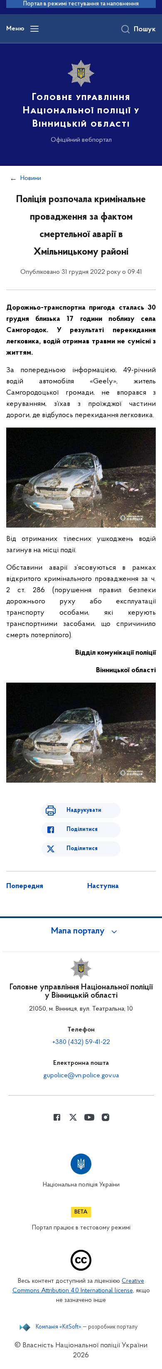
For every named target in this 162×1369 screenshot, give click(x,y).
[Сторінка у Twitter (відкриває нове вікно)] (73, 1117)
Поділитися (82, 829)
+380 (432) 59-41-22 (81, 1042)
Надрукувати (83, 810)
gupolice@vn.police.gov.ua (81, 1075)
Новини (30, 178)
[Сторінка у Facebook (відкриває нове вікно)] (57, 1117)
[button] (81, 931)
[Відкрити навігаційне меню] (34, 29)
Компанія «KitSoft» (58, 1327)
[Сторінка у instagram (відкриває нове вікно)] (105, 1117)
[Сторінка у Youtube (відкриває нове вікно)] (89, 1117)
